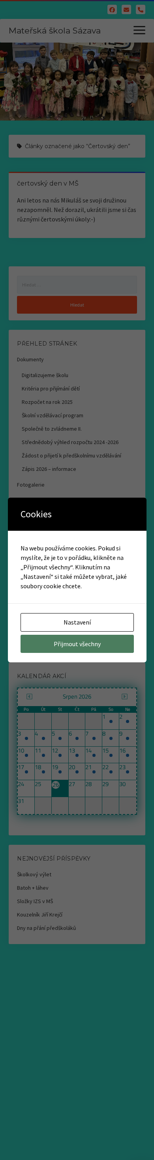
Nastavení (77, 622)
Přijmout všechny (77, 644)
